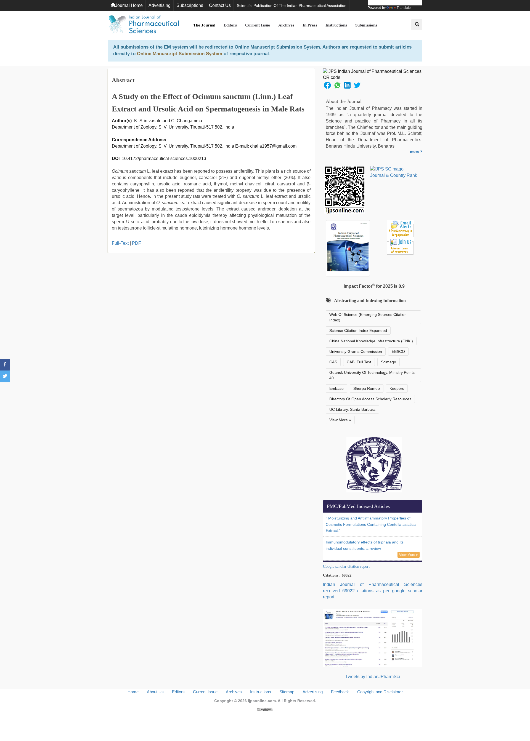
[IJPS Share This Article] (327, 84)
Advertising (160, 5)
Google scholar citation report (346, 566)
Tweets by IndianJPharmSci (372, 676)
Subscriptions (189, 5)
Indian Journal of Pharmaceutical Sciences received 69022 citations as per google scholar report (372, 590)
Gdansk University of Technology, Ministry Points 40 (372, 375)
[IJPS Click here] (372, 637)
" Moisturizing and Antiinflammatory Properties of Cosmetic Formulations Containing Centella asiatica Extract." (371, 524)
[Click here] (265, 709)
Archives (286, 25)
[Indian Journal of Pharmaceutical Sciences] (143, 25)
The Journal (204, 25)
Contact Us (220, 5)
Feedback (340, 691)
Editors (230, 25)
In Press (310, 25)
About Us (155, 691)
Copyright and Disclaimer (380, 691)
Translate (404, 8)
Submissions (366, 25)
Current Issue (257, 25)
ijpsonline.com (262, 701)
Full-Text (120, 243)
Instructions (336, 25)
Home (133, 691)
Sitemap (286, 691)
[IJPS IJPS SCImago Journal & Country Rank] (393, 172)
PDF (136, 243)
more (415, 151)
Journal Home (129, 5)
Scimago (388, 362)
